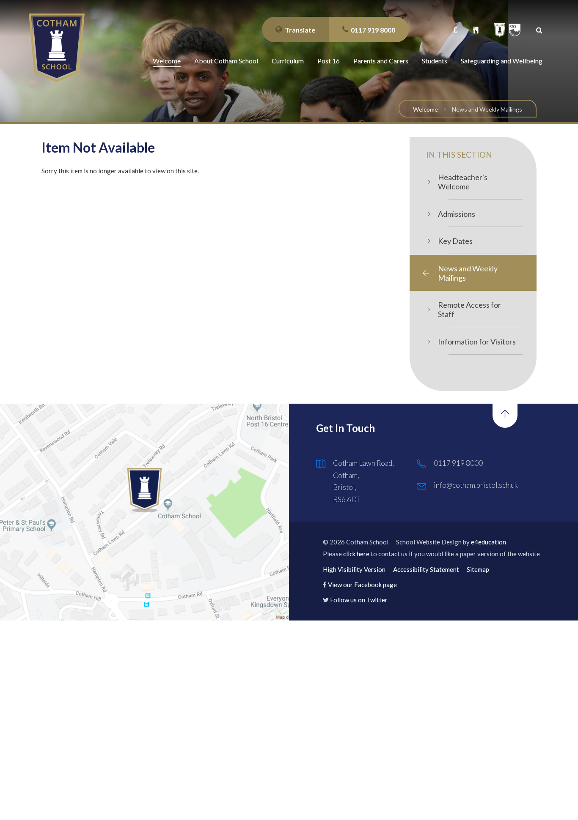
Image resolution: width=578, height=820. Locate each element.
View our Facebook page (362, 584)
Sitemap (478, 569)
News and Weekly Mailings (487, 109)
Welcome (425, 109)
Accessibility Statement (426, 569)
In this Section (459, 154)
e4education (488, 542)
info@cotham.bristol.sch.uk (476, 485)
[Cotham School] (57, 48)
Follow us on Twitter (359, 600)
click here (356, 554)
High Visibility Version (354, 569)
